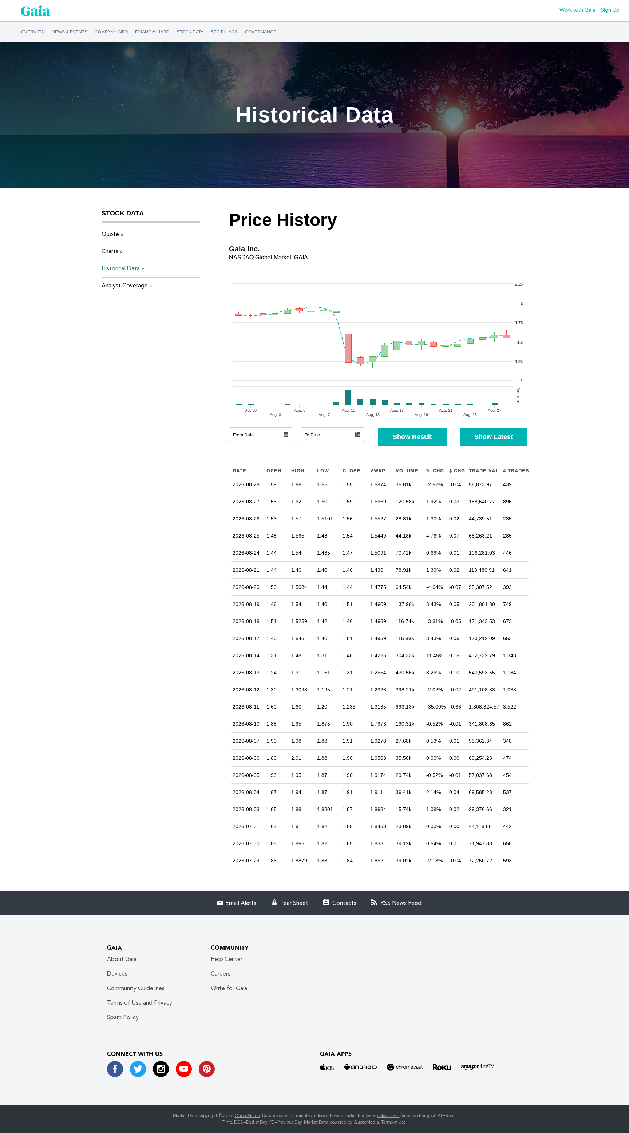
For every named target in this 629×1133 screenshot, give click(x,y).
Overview (32, 32)
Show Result (412, 436)
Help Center (226, 959)
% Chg (435, 470)
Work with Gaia (577, 10)
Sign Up (610, 10)
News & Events (69, 32)
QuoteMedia (247, 1116)
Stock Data (190, 32)
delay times (388, 1116)
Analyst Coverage (125, 286)
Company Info (111, 32)
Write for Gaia (229, 989)
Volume (407, 470)
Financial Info (152, 32)
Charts (110, 252)
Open (273, 470)
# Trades (516, 470)
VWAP (377, 470)
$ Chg (457, 470)
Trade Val (484, 470)
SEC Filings (224, 32)
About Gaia (122, 959)
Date (239, 470)
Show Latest (493, 436)
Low (323, 470)
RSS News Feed (401, 903)
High (297, 470)
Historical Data (121, 269)
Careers (220, 974)
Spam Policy (123, 1018)
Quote (110, 235)
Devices (117, 974)
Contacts (344, 903)
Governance (260, 32)
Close (352, 470)
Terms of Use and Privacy (139, 1003)
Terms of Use (393, 1122)
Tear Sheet (294, 903)
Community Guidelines (136, 989)
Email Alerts (240, 903)
